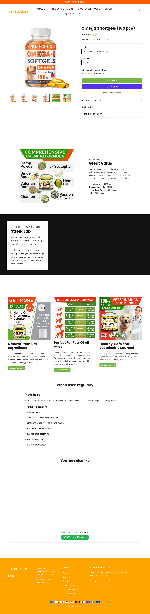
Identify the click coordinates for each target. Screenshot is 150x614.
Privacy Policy (68, 585)
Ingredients (88, 107)
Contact (82, 14)
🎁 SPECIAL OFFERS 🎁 (62, 8)
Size (84, 47)
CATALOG (41, 8)
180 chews (87, 51)
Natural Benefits (91, 100)
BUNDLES (109, 8)
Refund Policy (68, 581)
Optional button (16, 368)
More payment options (112, 92)
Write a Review (77, 537)
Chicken (86, 62)
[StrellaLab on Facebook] (9, 575)
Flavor (85, 58)
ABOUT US (69, 14)
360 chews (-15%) (103, 51)
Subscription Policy (70, 589)
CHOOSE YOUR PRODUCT (89, 8)
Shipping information (94, 114)
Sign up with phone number (101, 581)
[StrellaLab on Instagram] (13, 575)
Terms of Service (69, 593)
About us (66, 573)
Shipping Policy (69, 577)
